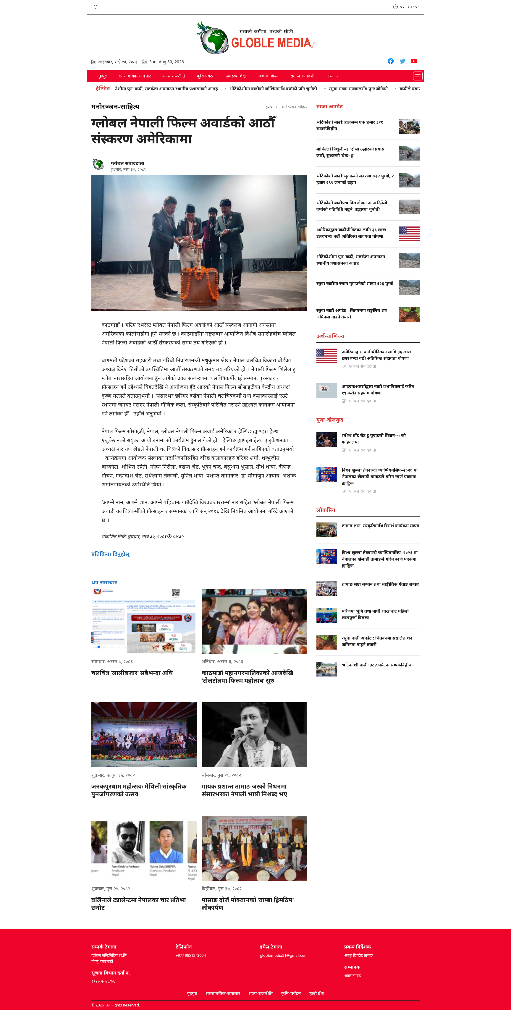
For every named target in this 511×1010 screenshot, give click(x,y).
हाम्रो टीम (316, 993)
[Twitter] (402, 62)
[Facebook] (391, 62)
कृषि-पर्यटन (205, 76)
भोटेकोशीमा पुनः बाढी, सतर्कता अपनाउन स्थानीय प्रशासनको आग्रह (134, 88)
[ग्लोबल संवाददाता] (98, 164)
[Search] (96, 6)
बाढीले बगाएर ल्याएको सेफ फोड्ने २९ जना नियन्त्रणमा (416, 88)
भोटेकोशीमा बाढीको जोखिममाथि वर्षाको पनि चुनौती (245, 88)
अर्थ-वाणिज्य (269, 76)
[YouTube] (414, 62)
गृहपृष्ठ (102, 76)
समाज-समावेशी (302, 76)
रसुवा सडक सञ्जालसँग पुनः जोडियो (330, 88)
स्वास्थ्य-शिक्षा (236, 76)
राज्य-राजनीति (174, 76)
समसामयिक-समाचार (135, 76)
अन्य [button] (330, 76)
